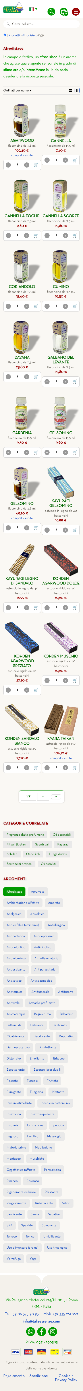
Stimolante (49, 1225)
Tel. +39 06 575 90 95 (22, 1314)
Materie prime (16, 1147)
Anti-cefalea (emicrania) (23, 925)
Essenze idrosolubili (47, 1069)
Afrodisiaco (30, 35)
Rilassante (51, 1192)
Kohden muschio (60, 656)
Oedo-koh (33, 854)
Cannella (61, 141)
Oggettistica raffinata (21, 1169)
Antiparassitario (45, 969)
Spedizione (38, 1376)
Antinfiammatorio (46, 958)
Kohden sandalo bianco (22, 741)
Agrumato (37, 891)
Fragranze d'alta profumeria (25, 834)
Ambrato (54, 902)
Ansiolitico (37, 914)
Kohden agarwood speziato (22, 661)
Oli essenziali (62, 834)
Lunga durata (58, 854)
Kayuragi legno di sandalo (22, 581)
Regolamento (14, 1376)
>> (56, 796)
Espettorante (16, 1069)
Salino (66, 1203)
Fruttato (52, 1080)
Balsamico (66, 1014)
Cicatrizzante (16, 1036)
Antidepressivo (44, 936)
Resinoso (33, 1181)
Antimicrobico (16, 958)
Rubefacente (44, 1203)
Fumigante (14, 1092)
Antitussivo (65, 991)
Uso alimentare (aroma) (22, 1247)
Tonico (30, 1236)
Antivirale (13, 1003)
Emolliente (37, 1058)
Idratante (58, 1092)
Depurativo (66, 1036)
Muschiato (37, 1158)
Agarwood (22, 141)
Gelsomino (61, 433)
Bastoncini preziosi (19, 863)
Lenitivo (32, 1136)
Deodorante (41, 1036)
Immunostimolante (19, 1103)
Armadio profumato (42, 1003)
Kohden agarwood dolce (60, 581)
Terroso (12, 1236)
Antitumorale (40, 991)
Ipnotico (58, 1125)
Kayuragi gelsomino (61, 503)
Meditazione (43, 1147)
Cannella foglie (22, 216)
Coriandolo (22, 287)
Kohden (12, 854)
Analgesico (14, 914)
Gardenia (22, 433)
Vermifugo (14, 1258)
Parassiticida (52, 1169)
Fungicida (36, 1092)
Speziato (27, 1225)
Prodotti (14, 35)
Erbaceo (59, 1058)
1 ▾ (28, 796)
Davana (22, 358)
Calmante (37, 1025)
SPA (9, 1225)
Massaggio (54, 1136)
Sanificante (14, 1214)
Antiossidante (16, 969)
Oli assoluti (48, 863)
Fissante (12, 1080)
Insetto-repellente (42, 1114)
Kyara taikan (60, 739)
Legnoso (12, 1136)
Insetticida (14, 1114)
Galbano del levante (61, 360)
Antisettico (14, 980)
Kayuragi (63, 844)
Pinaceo (12, 1181)
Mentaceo (14, 1158)
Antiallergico (56, 925)
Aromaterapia (16, 1014)
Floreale (32, 1080)
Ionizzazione (35, 1125)
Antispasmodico (41, 980)
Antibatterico (16, 936)
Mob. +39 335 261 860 (60, 1314)
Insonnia (12, 1125)
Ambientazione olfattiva (23, 902)
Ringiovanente (16, 1203)
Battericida (14, 1025)
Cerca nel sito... (22, 24)
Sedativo (54, 1214)
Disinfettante (47, 1047)
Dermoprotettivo (18, 1047)
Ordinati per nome (16, 90)
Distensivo (14, 1058)
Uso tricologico (57, 1247)
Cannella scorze (61, 216)
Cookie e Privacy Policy (66, 1378)
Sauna (35, 1214)
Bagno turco (42, 1014)
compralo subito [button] (22, 155)
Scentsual (41, 844)
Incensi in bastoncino (55, 1103)
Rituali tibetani (16, 844)
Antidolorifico (16, 947)
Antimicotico (42, 947)
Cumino (61, 287)
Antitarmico (15, 991)
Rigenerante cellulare (21, 1192)
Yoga (33, 1258)
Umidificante (52, 1236)
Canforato (59, 1025)
